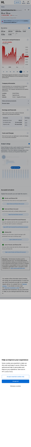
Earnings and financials (9, 110)
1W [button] (6, 71)
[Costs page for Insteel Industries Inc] (15, 135)
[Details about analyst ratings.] (29, 144)
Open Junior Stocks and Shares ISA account (15, 252)
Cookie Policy (8, 371)
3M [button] (13, 71)
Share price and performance (11, 39)
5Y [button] (24, 71)
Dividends (5, 117)
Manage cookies (15, 386)
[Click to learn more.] (29, 28)
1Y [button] (20, 71)
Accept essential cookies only (15, 376)
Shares (3, 7)
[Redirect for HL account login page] (15, 167)
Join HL (17, 2)
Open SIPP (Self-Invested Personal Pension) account (15, 227)
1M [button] (10, 71)
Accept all (16, 381)
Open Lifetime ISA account (15, 239)
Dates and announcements (9, 101)
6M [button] (17, 71)
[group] (15, 71)
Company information (8, 83)
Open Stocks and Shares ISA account (15, 203)
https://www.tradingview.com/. (18, 268)
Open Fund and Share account (15, 214)
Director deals (6, 103)
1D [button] (3, 71)
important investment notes (11, 288)
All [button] (27, 71)
